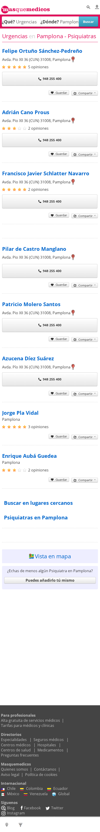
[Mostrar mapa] (7, 824)
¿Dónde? (49, 22)
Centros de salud (16, 750)
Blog (11, 807)
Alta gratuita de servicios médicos (30, 720)
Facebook (32, 807)
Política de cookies (41, 774)
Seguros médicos (48, 739)
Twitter (57, 807)
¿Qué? (8, 22)
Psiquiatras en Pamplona (36, 517)
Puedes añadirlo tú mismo (50, 580)
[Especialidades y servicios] (21, 824)
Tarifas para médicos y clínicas (27, 725)
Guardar (61, 93)
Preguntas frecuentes (20, 755)
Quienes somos (14, 769)
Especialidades (14, 739)
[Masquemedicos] (25, 7)
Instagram (16, 813)
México (13, 793)
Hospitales (46, 744)
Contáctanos (45, 769)
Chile (11, 788)
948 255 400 (52, 78)
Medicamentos (50, 750)
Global (64, 793)
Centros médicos (16, 744)
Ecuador (60, 788)
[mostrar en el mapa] (73, 59)
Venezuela (39, 793)
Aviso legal (10, 774)
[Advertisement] (50, 642)
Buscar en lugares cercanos (38, 502)
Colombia (34, 788)
